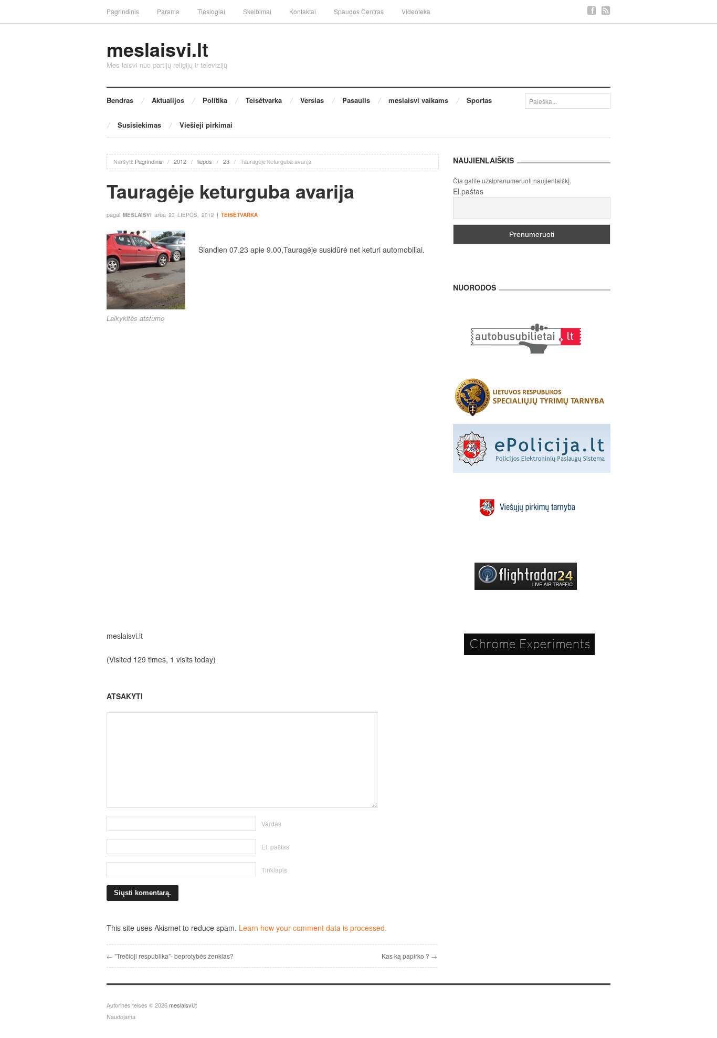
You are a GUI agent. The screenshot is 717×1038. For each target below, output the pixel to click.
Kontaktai (302, 11)
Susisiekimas (139, 125)
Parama (168, 11)
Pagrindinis (123, 11)
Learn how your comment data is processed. (313, 927)
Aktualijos (168, 100)
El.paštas (468, 191)
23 (226, 161)
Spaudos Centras (359, 11)
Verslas (312, 100)
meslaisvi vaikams (418, 100)
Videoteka (416, 11)
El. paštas (275, 846)
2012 (180, 161)
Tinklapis (274, 869)
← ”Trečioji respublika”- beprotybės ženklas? (170, 955)
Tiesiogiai (211, 11)
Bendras (120, 100)
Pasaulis (356, 100)
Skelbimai (257, 11)
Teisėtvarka (264, 100)
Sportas (479, 100)
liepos (204, 161)
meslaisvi (137, 215)
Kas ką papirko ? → (409, 955)
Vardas (271, 823)
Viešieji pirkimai (206, 125)
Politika (215, 100)
